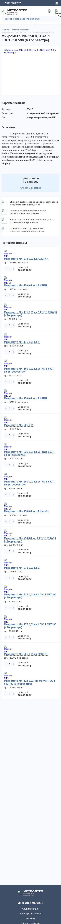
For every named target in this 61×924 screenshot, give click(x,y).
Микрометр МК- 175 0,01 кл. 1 (22, 342)
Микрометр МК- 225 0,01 (18, 425)
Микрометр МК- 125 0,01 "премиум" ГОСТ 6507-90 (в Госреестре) (29, 682)
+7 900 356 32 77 (12, 3)
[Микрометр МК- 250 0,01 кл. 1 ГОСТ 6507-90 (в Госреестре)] (30, 71)
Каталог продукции (20, 30)
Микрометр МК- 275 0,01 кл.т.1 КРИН (26, 258)
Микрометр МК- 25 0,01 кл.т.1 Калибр (26, 511)
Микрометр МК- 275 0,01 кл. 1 (22, 568)
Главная (5, 30)
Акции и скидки (30, 908)
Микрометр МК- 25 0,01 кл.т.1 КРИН (25, 398)
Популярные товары (30, 913)
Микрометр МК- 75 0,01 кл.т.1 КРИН (25, 285)
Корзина (30, 918)
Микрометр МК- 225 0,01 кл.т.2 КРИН (26, 654)
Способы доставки (30, 187)
